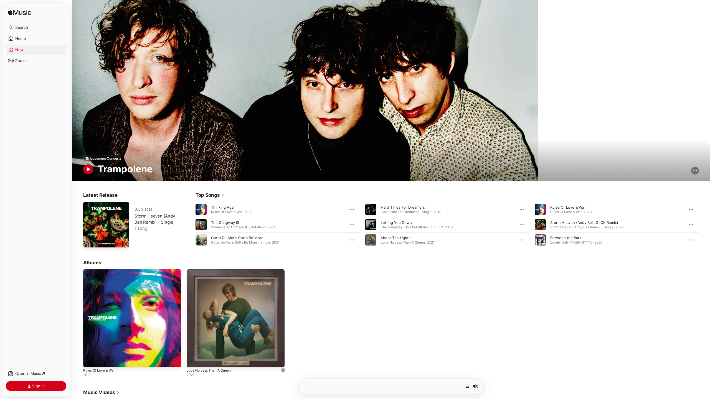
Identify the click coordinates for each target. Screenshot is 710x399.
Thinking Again (224, 207)
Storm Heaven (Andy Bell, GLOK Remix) (584, 222)
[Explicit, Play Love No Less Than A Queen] (193, 360)
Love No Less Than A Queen (211, 271)
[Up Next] (466, 386)
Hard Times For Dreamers (403, 207)
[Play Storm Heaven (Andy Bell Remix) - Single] (90, 240)
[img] (19, 12)
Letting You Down (396, 222)
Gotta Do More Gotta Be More (237, 238)
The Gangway (223, 222)
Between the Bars (565, 238)
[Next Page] (704, 225)
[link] (210, 195)
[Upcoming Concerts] (103, 158)
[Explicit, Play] (201, 224)
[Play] (88, 169)
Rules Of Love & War (567, 207)
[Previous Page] (190, 225)
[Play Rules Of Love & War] (90, 360)
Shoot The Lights (395, 238)
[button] (36, 27)
